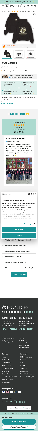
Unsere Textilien (7, 368)
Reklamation (6, 371)
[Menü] (3, 6)
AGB (21, 363)
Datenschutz (24, 371)
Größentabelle (6, 365)
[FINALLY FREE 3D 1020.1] (19, 28)
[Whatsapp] (3, 402)
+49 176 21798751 (26, 329)
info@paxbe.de (24, 347)
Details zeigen (28, 223)
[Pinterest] (11, 402)
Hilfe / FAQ (23, 365)
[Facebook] (15, 402)
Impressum (23, 368)
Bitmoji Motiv (6, 374)
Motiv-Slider (6, 382)
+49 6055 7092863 (9, 329)
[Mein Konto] (28, 6)
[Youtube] (23, 402)
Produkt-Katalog (7, 379)
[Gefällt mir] (34, 14)
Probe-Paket (6, 360)
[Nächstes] (33, 28)
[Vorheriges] (4, 28)
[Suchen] (25, 6)
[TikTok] (19, 402)
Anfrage (4, 357)
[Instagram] (7, 402)
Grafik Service (6, 363)
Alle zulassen (19, 229)
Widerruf (23, 360)
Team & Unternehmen (27, 374)
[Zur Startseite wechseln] (13, 6)
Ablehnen (19, 235)
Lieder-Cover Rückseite (9, 377)
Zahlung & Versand (26, 357)
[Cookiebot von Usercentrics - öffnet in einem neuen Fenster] (28, 194)
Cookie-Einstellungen (27, 377)
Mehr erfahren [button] (8, 103)
